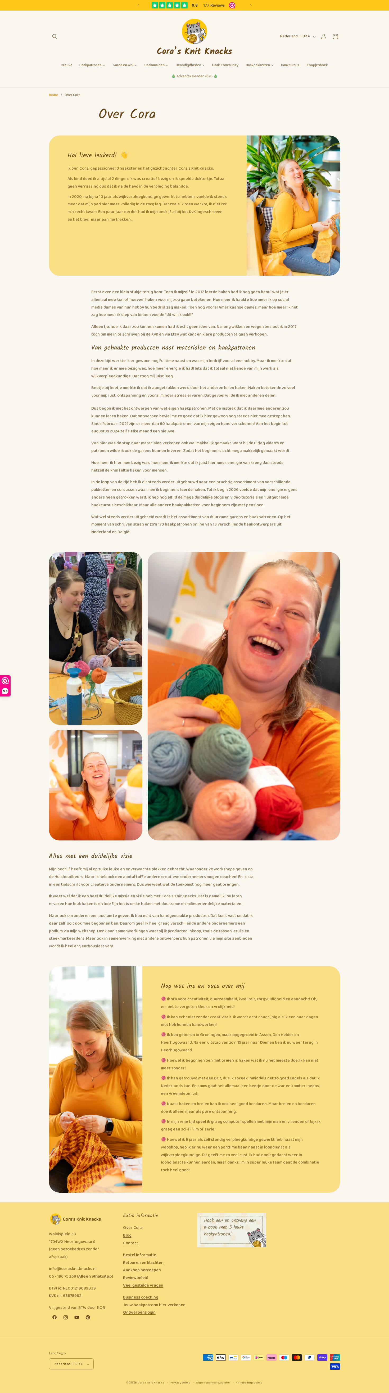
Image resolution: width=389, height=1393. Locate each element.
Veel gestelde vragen (143, 1285)
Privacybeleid (180, 1382)
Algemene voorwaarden (213, 1382)
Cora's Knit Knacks (151, 1383)
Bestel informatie (139, 1255)
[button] (55, 36)
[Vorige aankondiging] (138, 5)
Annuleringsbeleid (249, 1382)
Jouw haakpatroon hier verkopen (154, 1305)
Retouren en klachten (143, 1263)
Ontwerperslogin (139, 1313)
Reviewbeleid (135, 1278)
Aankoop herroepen (142, 1270)
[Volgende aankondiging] (251, 5)
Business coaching (140, 1297)
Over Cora (133, 1228)
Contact (130, 1243)
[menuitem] (67, 65)
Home (53, 95)
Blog (127, 1235)
